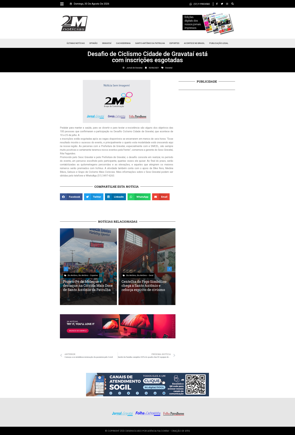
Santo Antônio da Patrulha (150, 43)
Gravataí (106, 43)
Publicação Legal (218, 43)
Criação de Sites (180, 430)
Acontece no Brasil (194, 43)
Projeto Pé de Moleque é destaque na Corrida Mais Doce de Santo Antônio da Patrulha (88, 285)
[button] (232, 3)
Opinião (93, 43)
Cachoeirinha (123, 43)
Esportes (174, 43)
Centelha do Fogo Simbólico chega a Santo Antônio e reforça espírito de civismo (144, 285)
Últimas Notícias (76, 43)
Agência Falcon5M (158, 430)
